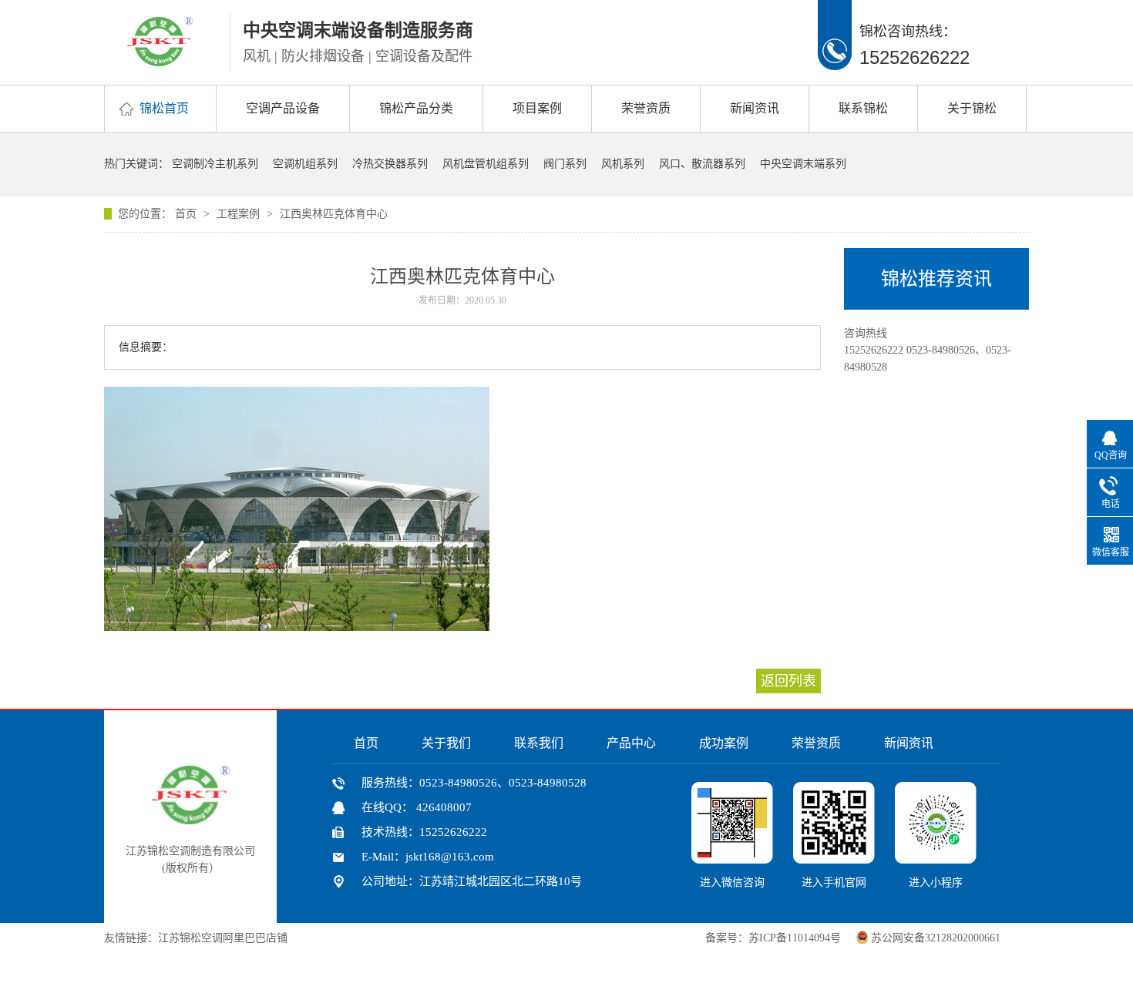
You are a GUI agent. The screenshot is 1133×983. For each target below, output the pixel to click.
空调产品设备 (283, 108)
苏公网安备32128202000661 (935, 938)
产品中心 (631, 743)
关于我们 (446, 743)
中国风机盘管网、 (338, 938)
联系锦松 (863, 108)
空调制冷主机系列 (215, 163)
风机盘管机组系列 (485, 163)
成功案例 (723, 743)
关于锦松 (972, 108)
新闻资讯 (754, 108)
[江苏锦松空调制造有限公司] (190, 819)
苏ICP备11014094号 (794, 938)
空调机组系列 (305, 163)
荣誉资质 (646, 108)
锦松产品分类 (416, 108)
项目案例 (537, 108)
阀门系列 (565, 163)
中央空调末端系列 (803, 163)
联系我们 (538, 743)
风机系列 (622, 163)
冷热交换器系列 (390, 163)
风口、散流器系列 (702, 163)
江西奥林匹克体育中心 (334, 214)
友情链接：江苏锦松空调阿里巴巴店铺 (195, 938)
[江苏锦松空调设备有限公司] (160, 61)
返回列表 (788, 681)
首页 (187, 214)
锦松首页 (164, 108)
